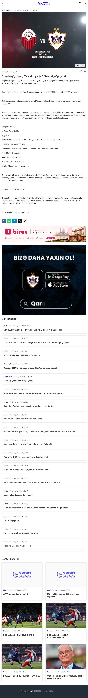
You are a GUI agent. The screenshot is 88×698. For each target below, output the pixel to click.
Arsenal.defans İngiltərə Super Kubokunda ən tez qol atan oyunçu (34, 393)
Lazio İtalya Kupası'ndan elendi (18, 495)
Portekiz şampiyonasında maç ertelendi (22, 355)
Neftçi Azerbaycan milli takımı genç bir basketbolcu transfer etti (33, 330)
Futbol (16, 10)
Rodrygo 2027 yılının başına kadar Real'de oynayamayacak (30, 368)
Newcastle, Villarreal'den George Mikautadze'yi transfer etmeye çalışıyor (37, 343)
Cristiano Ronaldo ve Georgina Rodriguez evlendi (26, 470)
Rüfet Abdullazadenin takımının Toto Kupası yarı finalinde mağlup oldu (36, 508)
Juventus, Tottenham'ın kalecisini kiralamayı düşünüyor (29, 406)
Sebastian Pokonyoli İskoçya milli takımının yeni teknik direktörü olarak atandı (39, 431)
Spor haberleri (7, 10)
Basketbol (7, 326)
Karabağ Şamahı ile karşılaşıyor (18, 381)
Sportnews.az (26, 691)
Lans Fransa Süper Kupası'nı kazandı (21, 533)
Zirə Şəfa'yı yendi (11, 520)
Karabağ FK (8, 364)
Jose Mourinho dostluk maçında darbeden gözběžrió (28, 444)
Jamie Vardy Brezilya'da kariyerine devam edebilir (26, 457)
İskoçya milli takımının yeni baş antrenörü (23, 419)
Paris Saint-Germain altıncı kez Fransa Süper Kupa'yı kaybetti (32, 482)
